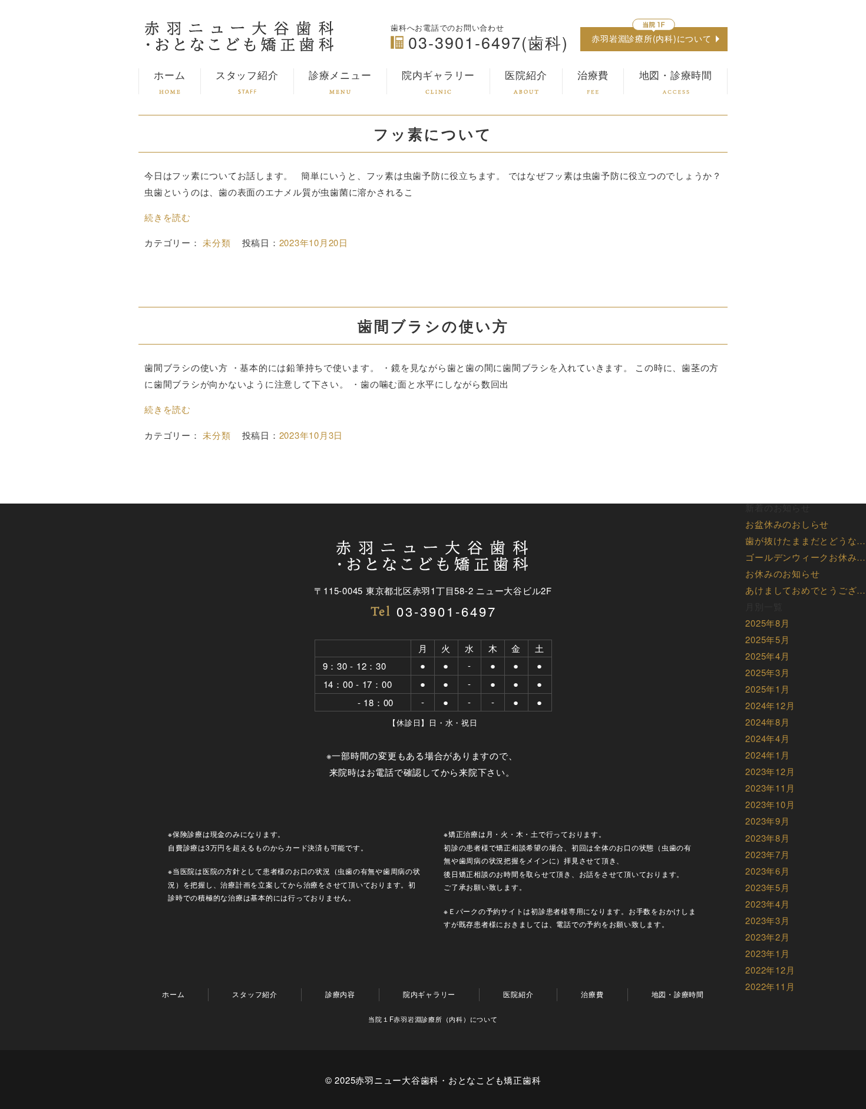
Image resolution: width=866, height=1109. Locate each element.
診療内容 (340, 994)
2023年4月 (767, 904)
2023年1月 (767, 953)
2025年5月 (767, 639)
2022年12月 (770, 970)
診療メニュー (340, 75)
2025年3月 (767, 672)
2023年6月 (767, 871)
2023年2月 (767, 937)
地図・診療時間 (675, 75)
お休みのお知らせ (782, 573)
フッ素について (433, 133)
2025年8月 (767, 623)
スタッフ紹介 (247, 75)
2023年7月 (767, 854)
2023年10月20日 (313, 242)
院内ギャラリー (438, 75)
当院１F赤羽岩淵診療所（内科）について (432, 1019)
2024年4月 (767, 738)
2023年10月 (770, 804)
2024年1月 (767, 755)
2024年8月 (767, 722)
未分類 (216, 242)
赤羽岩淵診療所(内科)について (651, 38)
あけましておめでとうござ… (805, 590)
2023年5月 (767, 887)
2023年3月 (767, 920)
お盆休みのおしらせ (787, 524)
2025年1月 (767, 689)
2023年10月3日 (311, 435)
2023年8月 (767, 838)
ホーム (169, 75)
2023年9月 (767, 821)
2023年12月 (770, 771)
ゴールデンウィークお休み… (805, 557)
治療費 (593, 75)
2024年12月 (770, 705)
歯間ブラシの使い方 (433, 325)
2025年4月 (767, 656)
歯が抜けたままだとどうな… (805, 540)
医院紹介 (526, 75)
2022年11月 (770, 986)
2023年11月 (770, 788)
